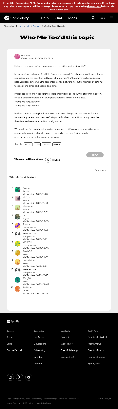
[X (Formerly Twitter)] (19, 377)
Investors (38, 356)
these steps (94, 6)
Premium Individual (97, 337)
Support (65, 337)
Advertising (39, 350)
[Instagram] (10, 377)
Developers (40, 343)
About (10, 337)
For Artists (39, 337)
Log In (102, 17)
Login (37, 144)
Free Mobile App (69, 350)
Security (56, 144)
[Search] (93, 18)
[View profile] (17, 56)
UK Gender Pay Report (43, 403)
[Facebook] (28, 377)
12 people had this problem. (28, 158)
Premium (46, 144)
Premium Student (96, 356)
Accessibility (73, 398)
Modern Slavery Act (14, 403)
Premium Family (96, 350)
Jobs (9, 343)
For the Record (14, 350)
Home (20, 26)
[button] (103, 56)
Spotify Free (94, 363)
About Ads (63, 398)
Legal (9, 398)
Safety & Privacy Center (21, 398)
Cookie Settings (50, 398)
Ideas (72, 18)
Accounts (37, 26)
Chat (58, 18)
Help (45, 18)
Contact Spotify (69, 356)
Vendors (38, 363)
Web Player (66, 343)
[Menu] (111, 18)
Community (19, 18)
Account (28, 144)
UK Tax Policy (28, 403)
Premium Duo (94, 343)
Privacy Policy (37, 398)
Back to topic (100, 170)
